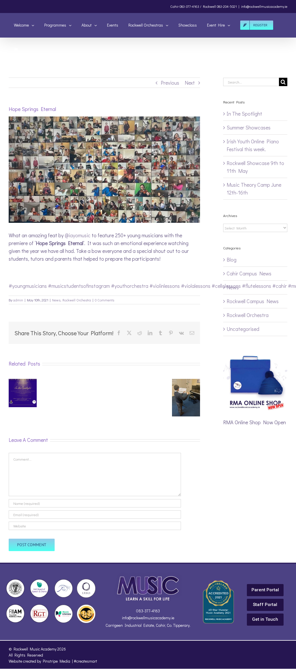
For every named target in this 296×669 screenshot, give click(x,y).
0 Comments (104, 300)
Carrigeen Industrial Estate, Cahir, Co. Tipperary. (148, 625)
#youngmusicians (28, 285)
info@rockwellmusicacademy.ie (264, 6)
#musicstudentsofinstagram (79, 285)
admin (18, 300)
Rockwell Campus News (253, 301)
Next (190, 82)
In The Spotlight (244, 113)
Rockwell (209, 6)
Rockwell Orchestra (76, 300)
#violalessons (195, 285)
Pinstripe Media (56, 661)
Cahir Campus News (249, 273)
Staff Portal (265, 604)
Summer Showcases (249, 127)
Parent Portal (265, 589)
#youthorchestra (129, 285)
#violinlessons (164, 285)
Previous (170, 82)
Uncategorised (243, 328)
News (56, 300)
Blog (231, 259)
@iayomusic (77, 235)
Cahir (174, 6)
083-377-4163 (148, 611)
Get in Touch (265, 619)
